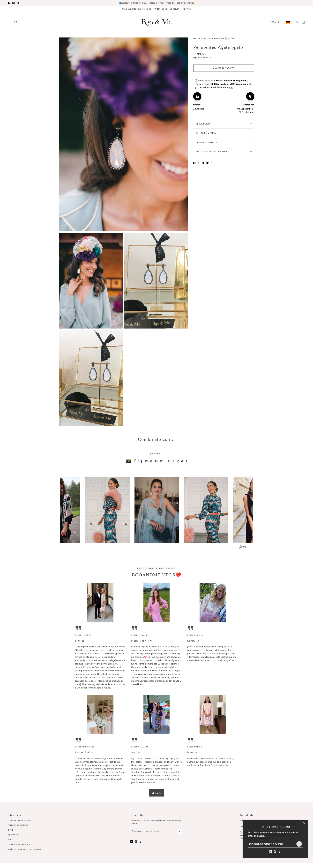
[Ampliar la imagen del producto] (123, 134)
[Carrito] (303, 22)
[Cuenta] (297, 22)
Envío (10, 830)
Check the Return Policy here (176, 9)
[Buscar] (16, 22)
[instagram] (13, 3)
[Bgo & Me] (156, 22)
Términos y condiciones (20, 845)
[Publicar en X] (198, 162)
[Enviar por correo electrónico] (207, 163)
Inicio (195, 38)
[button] (212, 163)
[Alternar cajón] (9, 22)
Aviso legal (14, 840)
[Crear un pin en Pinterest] (203, 163)
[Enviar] (299, 844)
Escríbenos (225, 87)
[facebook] (9, 3)
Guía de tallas (15, 815)
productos (206, 38)
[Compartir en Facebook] (194, 163)
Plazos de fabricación (19, 820)
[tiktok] (18, 3)
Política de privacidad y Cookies (24, 849)
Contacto (13, 835)
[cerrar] (304, 823)
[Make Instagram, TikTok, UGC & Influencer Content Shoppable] (243, 547)
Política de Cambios (18, 825)
